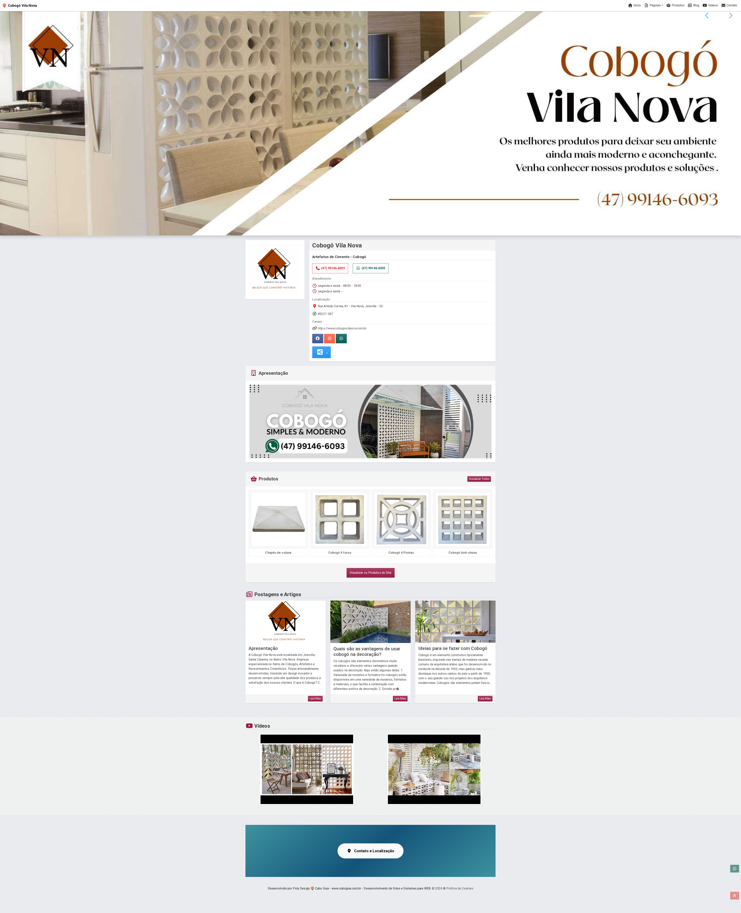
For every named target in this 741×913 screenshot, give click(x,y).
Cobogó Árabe (462, 552)
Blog (696, 5)
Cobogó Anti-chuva (401, 552)
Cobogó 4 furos (278, 552)
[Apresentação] (285, 622)
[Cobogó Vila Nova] (275, 269)
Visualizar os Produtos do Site (371, 573)
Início (637, 5)
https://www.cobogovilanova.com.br (342, 328)
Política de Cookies (459, 888)
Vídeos (712, 5)
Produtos (677, 5)
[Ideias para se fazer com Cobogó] (455, 622)
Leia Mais (315, 698)
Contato (731, 5)
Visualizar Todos (479, 478)
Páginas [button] (655, 5)
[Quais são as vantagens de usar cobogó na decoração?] (370, 622)
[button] (731, 15)
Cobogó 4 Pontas (340, 552)
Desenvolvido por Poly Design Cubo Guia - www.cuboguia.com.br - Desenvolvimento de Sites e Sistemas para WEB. (349, 888)
